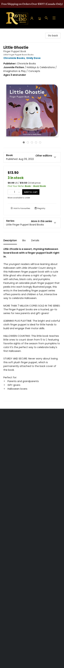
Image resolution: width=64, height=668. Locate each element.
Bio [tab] (24, 240)
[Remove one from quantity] (10, 192)
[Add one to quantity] (19, 192)
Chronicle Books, (14, 58)
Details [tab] (35, 240)
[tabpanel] (32, 324)
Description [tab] (10, 240)
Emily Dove (33, 58)
